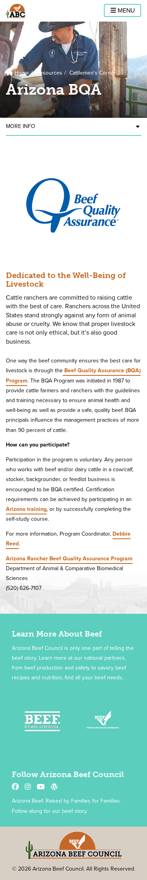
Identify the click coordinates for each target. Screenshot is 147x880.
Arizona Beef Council (16, 11)
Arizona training (26, 509)
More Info (20, 126)
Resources (49, 73)
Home (21, 73)
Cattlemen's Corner (92, 73)
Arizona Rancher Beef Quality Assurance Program (69, 558)
